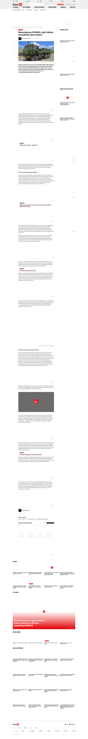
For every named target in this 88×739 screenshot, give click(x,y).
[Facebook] (65, 724)
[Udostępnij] (14, 51)
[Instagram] (74, 724)
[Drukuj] (14, 46)
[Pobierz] (14, 48)
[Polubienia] (14, 40)
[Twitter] (68, 724)
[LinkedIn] (70, 724)
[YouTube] (72, 724)
